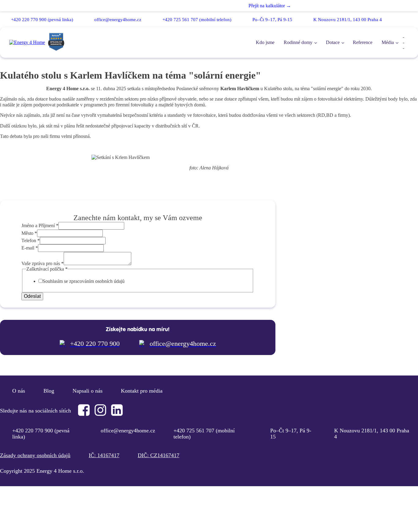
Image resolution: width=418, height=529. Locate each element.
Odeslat (32, 296)
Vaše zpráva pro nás (42, 263)
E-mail (29, 247)
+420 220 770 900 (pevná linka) (42, 19)
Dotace (333, 42)
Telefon (30, 240)
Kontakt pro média (141, 391)
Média (388, 42)
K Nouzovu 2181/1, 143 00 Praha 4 (347, 19)
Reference (362, 42)
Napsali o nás (88, 391)
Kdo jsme (265, 42)
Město (29, 233)
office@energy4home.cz (117, 19)
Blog (48, 391)
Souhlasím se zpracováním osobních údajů (84, 281)
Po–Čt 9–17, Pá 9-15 (272, 19)
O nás (18, 391)
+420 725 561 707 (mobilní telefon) (196, 19)
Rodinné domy (298, 42)
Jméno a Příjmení (39, 225)
